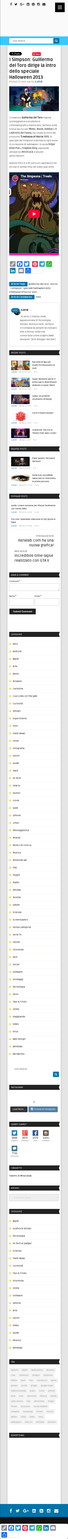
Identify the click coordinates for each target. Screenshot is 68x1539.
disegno (36, 1375)
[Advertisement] (31, 1463)
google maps (47, 1386)
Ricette (17, 897)
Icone (16, 800)
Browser (17, 681)
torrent (39, 1412)
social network (40, 1406)
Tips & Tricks (20, 1001)
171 (37, 526)
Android (17, 651)
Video (16, 1024)
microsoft (31, 1396)
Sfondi (16, 942)
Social (16, 964)
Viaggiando (19, 1016)
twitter (14, 1417)
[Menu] (60, 7)
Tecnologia (19, 986)
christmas (23, 1375)
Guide (16, 763)
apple (24, 1370)
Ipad (15, 807)
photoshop (39, 1401)
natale (54, 1396)
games (14, 1386)
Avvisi (16, 673)
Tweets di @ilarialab (20, 1175)
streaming (28, 1412)
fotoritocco (42, 1380)
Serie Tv (17, 934)
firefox (14, 1380)
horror (54, 284)
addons (14, 1370)
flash (23, 1380)
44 (38, 485)
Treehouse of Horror (32, 136)
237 (37, 512)
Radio (16, 882)
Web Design (19, 1038)
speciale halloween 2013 (37, 288)
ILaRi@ (39, 81)
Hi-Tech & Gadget (22, 1243)
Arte (15, 666)
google (34, 1386)
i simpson (16, 288)
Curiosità (18, 703)
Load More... (19, 1109)
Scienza (17, 912)
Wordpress (19, 1053)
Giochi (16, 755)
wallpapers (16, 1422)
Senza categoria (22, 927)
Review (17, 889)
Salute (16, 904)
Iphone (17, 815)
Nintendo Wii (20, 860)
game (53, 1380)
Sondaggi (18, 979)
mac (21, 1396)
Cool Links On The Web (25, 696)
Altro (15, 643)
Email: (38, 596)
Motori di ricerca (22, 845)
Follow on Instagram (44, 1109)
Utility (16, 1009)
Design (17, 711)
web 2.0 (28, 1422)
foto (31, 1380)
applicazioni (37, 1370)
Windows (17, 1046)
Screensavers (20, 919)
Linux (16, 822)
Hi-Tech (17, 778)
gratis (32, 1391)
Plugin (16, 875)
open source (17, 1401)
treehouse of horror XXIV (23, 292)
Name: (12, 596)
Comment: (14, 581)
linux (13, 1396)
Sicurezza (18, 949)
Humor (17, 793)
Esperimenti (20, 718)
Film (38, 297)
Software (18, 971)
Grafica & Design (22, 1228)
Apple (16, 658)
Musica (17, 852)
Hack (15, 770)
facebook (48, 1375)
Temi (15, 994)
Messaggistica (21, 830)
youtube (52, 1422)
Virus (15, 1031)
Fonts (16, 740)
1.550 (15, 310)
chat (13, 1375)
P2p (15, 867)
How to (16, 785)
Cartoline (18, 688)
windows (40, 1422)
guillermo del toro (38, 284)
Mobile (16, 837)
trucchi (50, 1412)
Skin (15, 957)
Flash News (19, 733)
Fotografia (18, 748)
